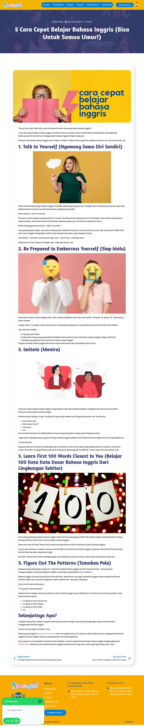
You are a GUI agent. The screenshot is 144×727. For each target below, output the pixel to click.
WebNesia (129, 722)
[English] (137, 6)
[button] (40, 701)
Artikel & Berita (93, 5)
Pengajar (70, 5)
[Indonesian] (137, 3)
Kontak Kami (107, 5)
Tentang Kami (58, 5)
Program (80, 5)
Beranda (46, 5)
